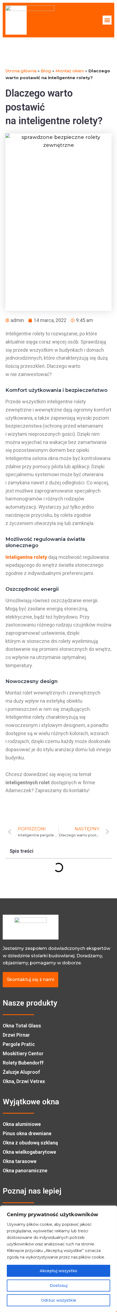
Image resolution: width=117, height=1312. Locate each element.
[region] (58, 1259)
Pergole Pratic (19, 1044)
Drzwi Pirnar (16, 1035)
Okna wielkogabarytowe (29, 1152)
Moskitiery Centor (23, 1053)
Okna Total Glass (22, 1025)
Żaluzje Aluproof (21, 1072)
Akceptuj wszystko (58, 1270)
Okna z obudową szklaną (30, 1143)
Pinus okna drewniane (27, 1133)
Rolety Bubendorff (23, 1063)
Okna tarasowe (19, 1161)
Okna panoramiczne (25, 1170)
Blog (46, 70)
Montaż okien (70, 70)
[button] (107, 20)
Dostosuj (58, 1285)
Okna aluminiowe (22, 1124)
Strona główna (20, 70)
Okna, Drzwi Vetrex (24, 1081)
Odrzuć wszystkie (58, 1300)
